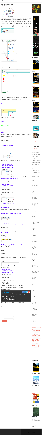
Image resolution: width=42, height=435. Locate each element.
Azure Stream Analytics (34, 203)
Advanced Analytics (34, 327)
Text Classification (34, 314)
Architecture (33, 187)
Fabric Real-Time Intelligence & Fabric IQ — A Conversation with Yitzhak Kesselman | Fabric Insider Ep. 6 (36, 170)
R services (33, 290)
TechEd (35, 346)
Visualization (33, 322)
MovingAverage (33, 259)
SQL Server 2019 (34, 303)
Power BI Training (34, 419)
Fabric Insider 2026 (34, 242)
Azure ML (33, 199)
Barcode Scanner (34, 204)
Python (33, 283)
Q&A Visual (33, 285)
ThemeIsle (33, 432)
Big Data (33, 205)
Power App (33, 267)
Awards (33, 191)
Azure (32, 192)
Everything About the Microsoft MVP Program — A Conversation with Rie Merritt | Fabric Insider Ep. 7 (36, 165)
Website (2, 319)
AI (32, 180)
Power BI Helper (34, 272)
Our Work (33, 426)
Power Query (10, 302)
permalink (23, 302)
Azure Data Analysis (34, 193)
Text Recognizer (33, 315)
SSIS (39, 345)
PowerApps (33, 279)
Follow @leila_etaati (36, 148)
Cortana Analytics (34, 217)
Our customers (34, 416)
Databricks (33, 224)
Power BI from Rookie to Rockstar (35, 271)
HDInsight (33, 246)
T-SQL (33, 346)
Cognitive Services (34, 216)
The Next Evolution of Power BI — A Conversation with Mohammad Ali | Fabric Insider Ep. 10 (36, 152)
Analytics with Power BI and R (35, 185)
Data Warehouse (34, 223)
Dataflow (33, 331)
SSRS (32, 310)
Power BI (7, 302)
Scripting (33, 296)
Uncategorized (33, 321)
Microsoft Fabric (34, 254)
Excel (32, 240)
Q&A (32, 284)
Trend (32, 320)
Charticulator (33, 211)
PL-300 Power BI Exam (34, 266)
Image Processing (34, 247)
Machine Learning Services (35, 252)
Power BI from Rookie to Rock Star (36, 340)
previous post (3, 18)
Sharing (33, 297)
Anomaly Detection (34, 186)
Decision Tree (33, 230)
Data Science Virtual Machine (35, 222)
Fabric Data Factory (34, 241)
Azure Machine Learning (34, 198)
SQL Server (33, 345)
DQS (32, 236)
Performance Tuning (34, 265)
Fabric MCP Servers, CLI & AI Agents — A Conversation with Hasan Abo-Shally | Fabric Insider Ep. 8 (36, 160)
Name (2, 316)
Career (33, 210)
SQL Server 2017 (34, 302)
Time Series (33, 316)
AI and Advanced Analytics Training (36, 420)
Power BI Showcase (34, 277)
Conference (38, 330)
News (32, 260)
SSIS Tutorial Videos (34, 309)
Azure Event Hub (34, 197)
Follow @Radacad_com (36, 141)
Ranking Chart (33, 291)
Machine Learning (36, 334)
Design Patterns (34, 235)
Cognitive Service (34, 215)
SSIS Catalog (33, 308)
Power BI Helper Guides (34, 273)
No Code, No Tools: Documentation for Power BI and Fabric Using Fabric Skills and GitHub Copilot (36, 173)
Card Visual (33, 209)
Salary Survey (33, 295)
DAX (32, 229)
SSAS (32, 304)
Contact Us (33, 427)
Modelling (33, 258)
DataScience (33, 228)
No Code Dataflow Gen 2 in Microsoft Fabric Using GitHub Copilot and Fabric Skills (36, 168)
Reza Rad (5, 292)
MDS (32, 253)
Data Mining (37, 331)
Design (33, 234)
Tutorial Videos (38, 346)
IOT (32, 248)
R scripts (33, 289)
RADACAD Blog (34, 425)
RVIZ (32, 421)
